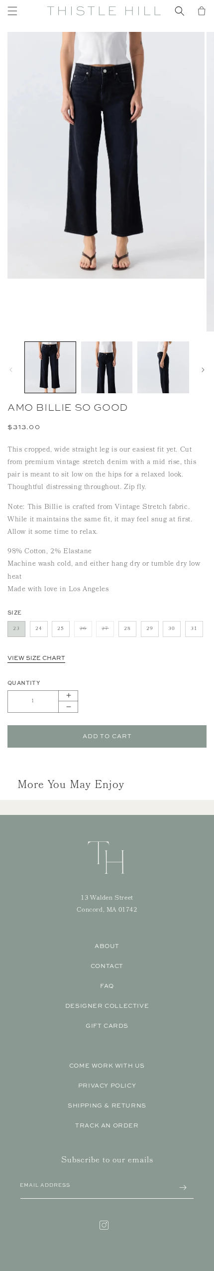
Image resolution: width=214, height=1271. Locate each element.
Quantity (23, 682)
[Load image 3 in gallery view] (163, 367)
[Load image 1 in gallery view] (50, 367)
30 (171, 629)
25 (60, 629)
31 (194, 629)
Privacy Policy (107, 1086)
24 (38, 629)
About (107, 946)
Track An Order (106, 1125)
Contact (107, 966)
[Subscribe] (183, 1187)
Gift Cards (107, 1026)
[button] (12, 11)
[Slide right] (203, 370)
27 (108, 631)
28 (127, 629)
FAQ (107, 986)
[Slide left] (11, 370)
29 (149, 629)
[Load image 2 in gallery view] (107, 367)
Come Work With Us (107, 1066)
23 (16, 629)
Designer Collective (107, 1006)
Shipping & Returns (107, 1106)
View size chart (36, 658)
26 (86, 631)
